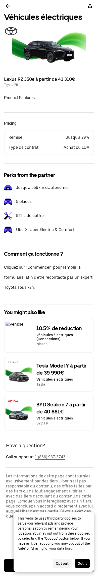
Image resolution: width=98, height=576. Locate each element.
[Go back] (8, 6)
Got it (82, 563)
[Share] (90, 6)
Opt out (62, 563)
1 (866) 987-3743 (50, 457)
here (68, 548)
